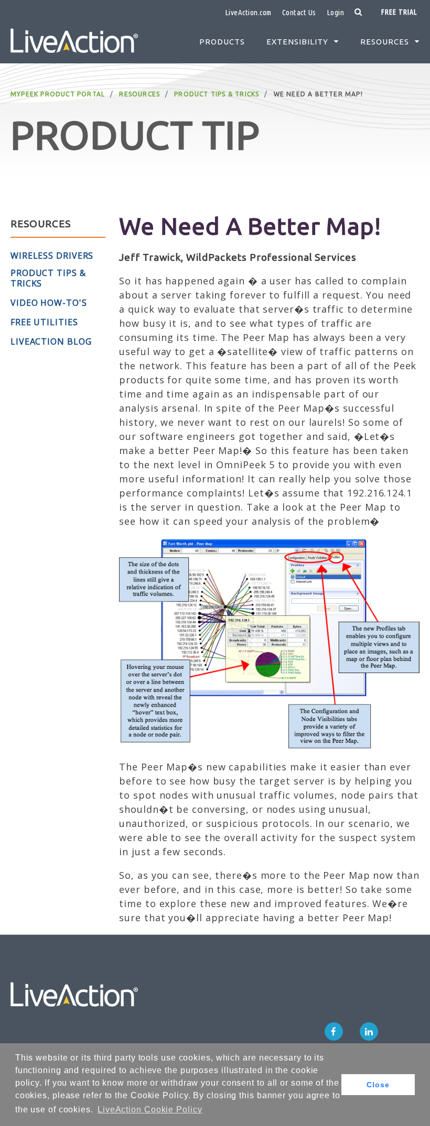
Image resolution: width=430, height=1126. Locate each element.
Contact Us (299, 12)
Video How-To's (48, 302)
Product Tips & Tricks (216, 94)
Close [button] (378, 1084)
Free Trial (399, 12)
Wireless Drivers (51, 255)
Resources (384, 41)
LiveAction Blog (51, 341)
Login (336, 12)
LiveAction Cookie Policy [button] (150, 1109)
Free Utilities (44, 322)
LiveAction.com (248, 12)
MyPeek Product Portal (57, 94)
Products (222, 41)
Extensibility (297, 41)
